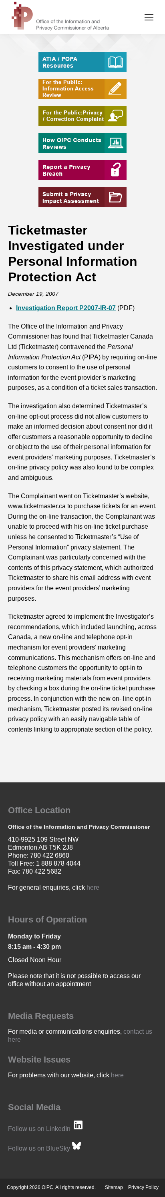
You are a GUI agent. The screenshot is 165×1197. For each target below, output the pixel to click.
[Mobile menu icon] (149, 17)
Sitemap (114, 1187)
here (93, 887)
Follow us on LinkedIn (39, 1128)
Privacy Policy (143, 1187)
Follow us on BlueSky (39, 1148)
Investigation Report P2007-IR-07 (66, 308)
